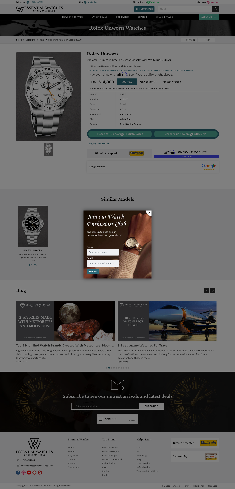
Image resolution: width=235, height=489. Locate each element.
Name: (90, 247)
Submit (93, 271)
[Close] (148, 213)
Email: (90, 258)
